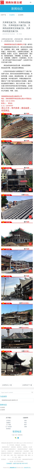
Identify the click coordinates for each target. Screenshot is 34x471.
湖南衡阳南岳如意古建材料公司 (10, 400)
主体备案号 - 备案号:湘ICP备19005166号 (17, 463)
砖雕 (25, 426)
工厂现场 (8, 424)
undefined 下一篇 (27, 385)
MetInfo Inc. (27, 467)
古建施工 (8, 422)
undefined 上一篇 (7, 385)
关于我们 (8, 418)
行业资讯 (12, 15)
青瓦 (25, 422)
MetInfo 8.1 (13, 467)
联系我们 (8, 428)
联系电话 (17, 431)
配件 (25, 424)
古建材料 (25, 418)
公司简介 (8, 420)
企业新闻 (20, 15)
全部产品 (3, 15)
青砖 (25, 420)
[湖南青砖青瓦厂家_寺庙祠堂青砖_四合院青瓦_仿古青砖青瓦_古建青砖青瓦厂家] (14, 2)
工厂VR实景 (9, 426)
